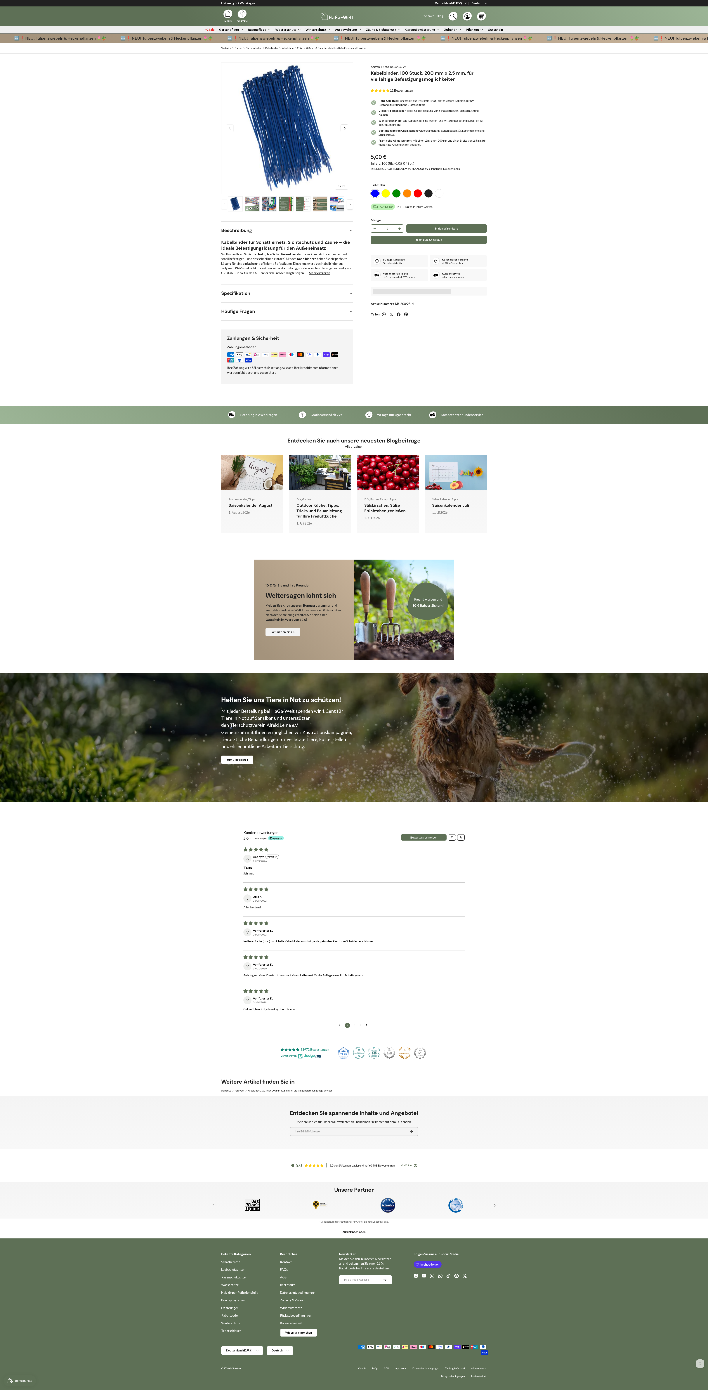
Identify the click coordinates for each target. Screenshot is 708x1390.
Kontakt (286, 1262)
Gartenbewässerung (420, 30)
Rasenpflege (257, 30)
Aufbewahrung (346, 30)
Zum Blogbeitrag (237, 759)
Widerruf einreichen (298, 1332)
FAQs (284, 1269)
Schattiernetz (230, 1262)
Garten (238, 48)
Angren (375, 66)
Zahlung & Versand (293, 1300)
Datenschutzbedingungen (297, 1292)
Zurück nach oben (354, 1231)
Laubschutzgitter (233, 1269)
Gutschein (495, 30)
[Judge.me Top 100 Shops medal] (389, 1053)
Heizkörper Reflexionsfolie (239, 1292)
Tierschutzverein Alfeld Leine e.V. (264, 725)
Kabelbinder (271, 48)
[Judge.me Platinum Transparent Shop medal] (359, 1053)
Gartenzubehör (254, 48)
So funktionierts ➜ (283, 632)
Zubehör (450, 30)
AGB (283, 1277)
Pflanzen (472, 30)
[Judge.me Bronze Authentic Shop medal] (405, 1053)
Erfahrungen (230, 1308)
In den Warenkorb (446, 228)
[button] (481, 16)
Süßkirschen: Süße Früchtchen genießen (385, 508)
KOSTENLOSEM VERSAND (404, 168)
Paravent (239, 1090)
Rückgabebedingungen (296, 1315)
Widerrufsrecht (291, 1308)
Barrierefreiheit (291, 1323)
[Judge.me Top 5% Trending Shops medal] (420, 1053)
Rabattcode (229, 1315)
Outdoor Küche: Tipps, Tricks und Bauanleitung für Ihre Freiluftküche (319, 511)
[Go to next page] (368, 1025)
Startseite (226, 48)
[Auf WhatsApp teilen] (384, 314)
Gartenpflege (229, 30)
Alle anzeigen (354, 446)
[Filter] (452, 837)
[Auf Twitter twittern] (391, 314)
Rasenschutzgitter (234, 1277)
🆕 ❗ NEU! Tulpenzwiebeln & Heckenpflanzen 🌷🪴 (75, 38)
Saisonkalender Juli (450, 505)
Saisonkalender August (251, 505)
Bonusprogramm (233, 1300)
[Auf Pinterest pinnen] (406, 314)
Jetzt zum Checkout (429, 239)
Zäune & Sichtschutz (381, 30)
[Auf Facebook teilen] (398, 314)
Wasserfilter (230, 1285)
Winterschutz (316, 30)
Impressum (287, 1285)
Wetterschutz (285, 30)
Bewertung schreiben (423, 837)
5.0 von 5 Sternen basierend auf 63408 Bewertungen (362, 1165)
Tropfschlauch (231, 1331)
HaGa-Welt (235, 1368)
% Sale (210, 30)
